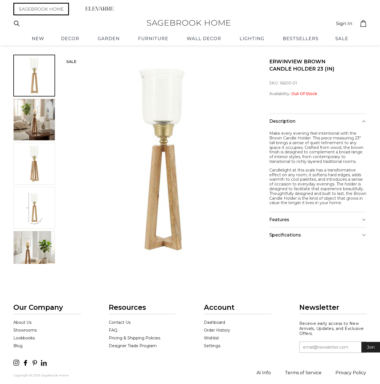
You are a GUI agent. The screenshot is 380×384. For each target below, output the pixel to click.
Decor (70, 38)
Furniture (153, 38)
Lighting (252, 38)
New (38, 38)
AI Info (263, 372)
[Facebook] (25, 363)
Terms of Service (303, 372)
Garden (109, 38)
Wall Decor (204, 38)
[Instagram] (16, 363)
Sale (341, 38)
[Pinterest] (35, 363)
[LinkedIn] (44, 363)
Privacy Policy (350, 372)
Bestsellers (301, 38)
